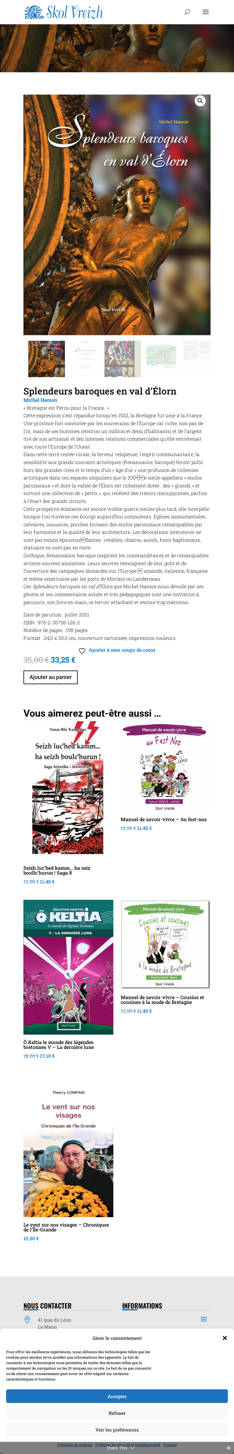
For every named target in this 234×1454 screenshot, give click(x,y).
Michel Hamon (40, 400)
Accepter (117, 1396)
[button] (225, 1338)
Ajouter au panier (51, 677)
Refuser (117, 1413)
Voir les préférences (117, 1430)
